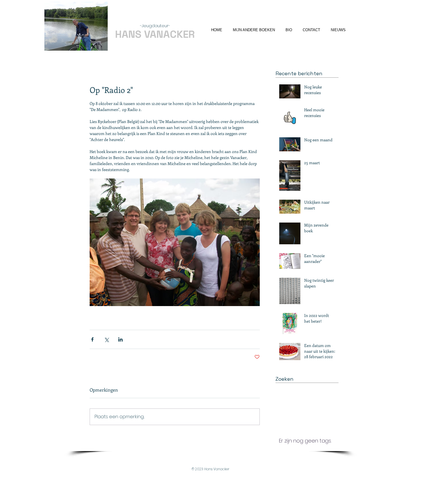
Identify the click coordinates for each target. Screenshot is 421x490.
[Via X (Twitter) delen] (106, 339)
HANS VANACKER (155, 34)
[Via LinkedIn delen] (120, 339)
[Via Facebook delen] (92, 339)
